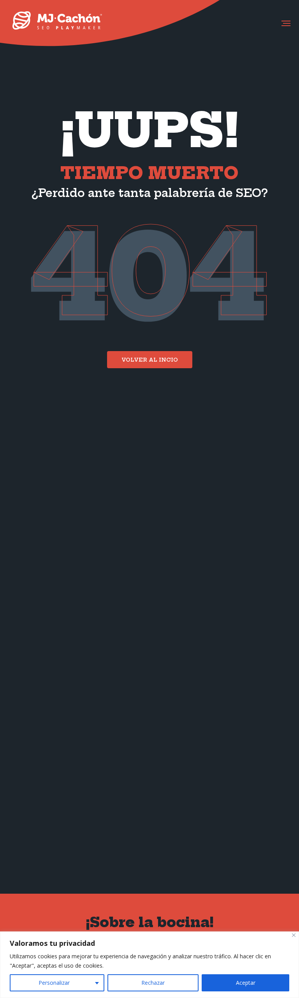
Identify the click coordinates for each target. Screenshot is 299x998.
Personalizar (54, 982)
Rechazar (153, 982)
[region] (149, 964)
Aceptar (245, 982)
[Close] (293, 935)
